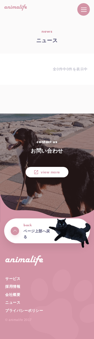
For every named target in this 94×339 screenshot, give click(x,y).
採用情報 (12, 286)
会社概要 (12, 294)
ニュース (12, 302)
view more (50, 172)
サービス (12, 278)
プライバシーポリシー (24, 310)
